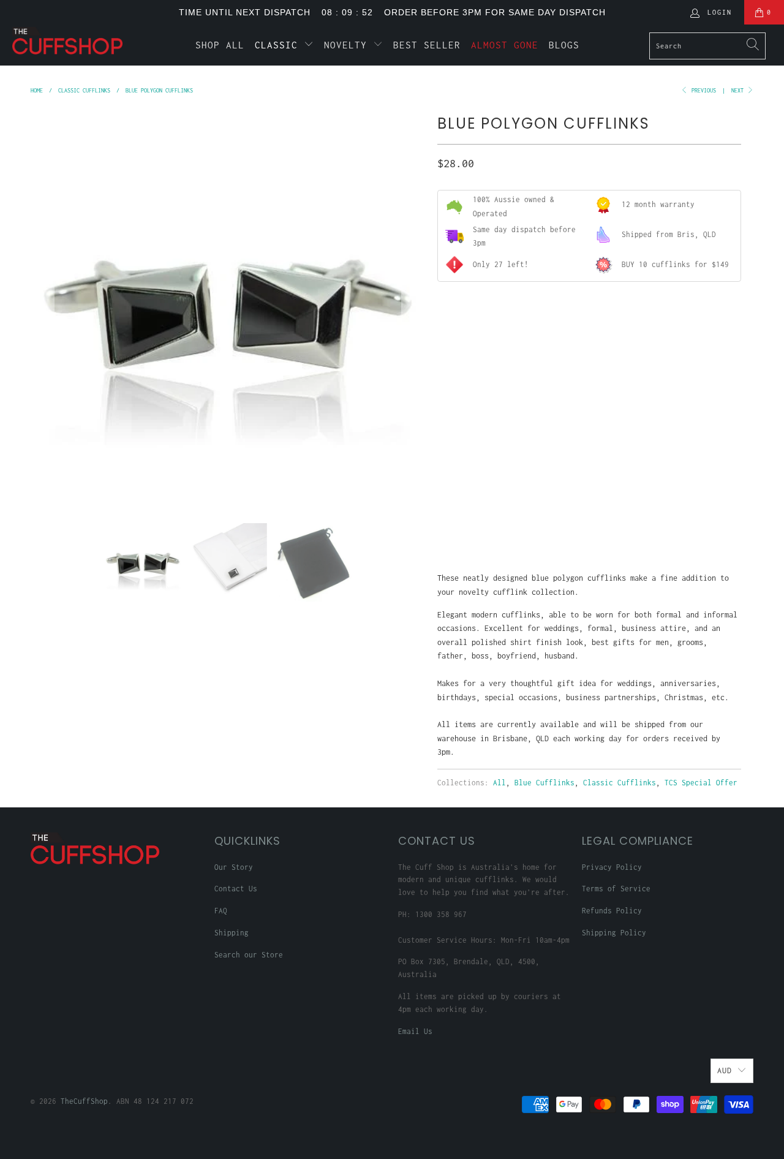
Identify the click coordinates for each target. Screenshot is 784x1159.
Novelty (348, 44)
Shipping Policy (614, 933)
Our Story (233, 867)
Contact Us (235, 889)
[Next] (413, 307)
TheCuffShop (84, 1101)
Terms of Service (616, 889)
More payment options (663, 524)
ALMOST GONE (504, 44)
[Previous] (42, 307)
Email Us (415, 1031)
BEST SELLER (427, 44)
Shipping (231, 933)
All (499, 783)
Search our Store (248, 955)
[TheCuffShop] (69, 41)
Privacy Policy (612, 867)
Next (739, 90)
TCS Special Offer (701, 783)
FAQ (220, 911)
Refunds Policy (612, 911)
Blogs (564, 44)
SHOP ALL (219, 44)
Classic (279, 44)
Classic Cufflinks (619, 783)
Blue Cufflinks (544, 783)
